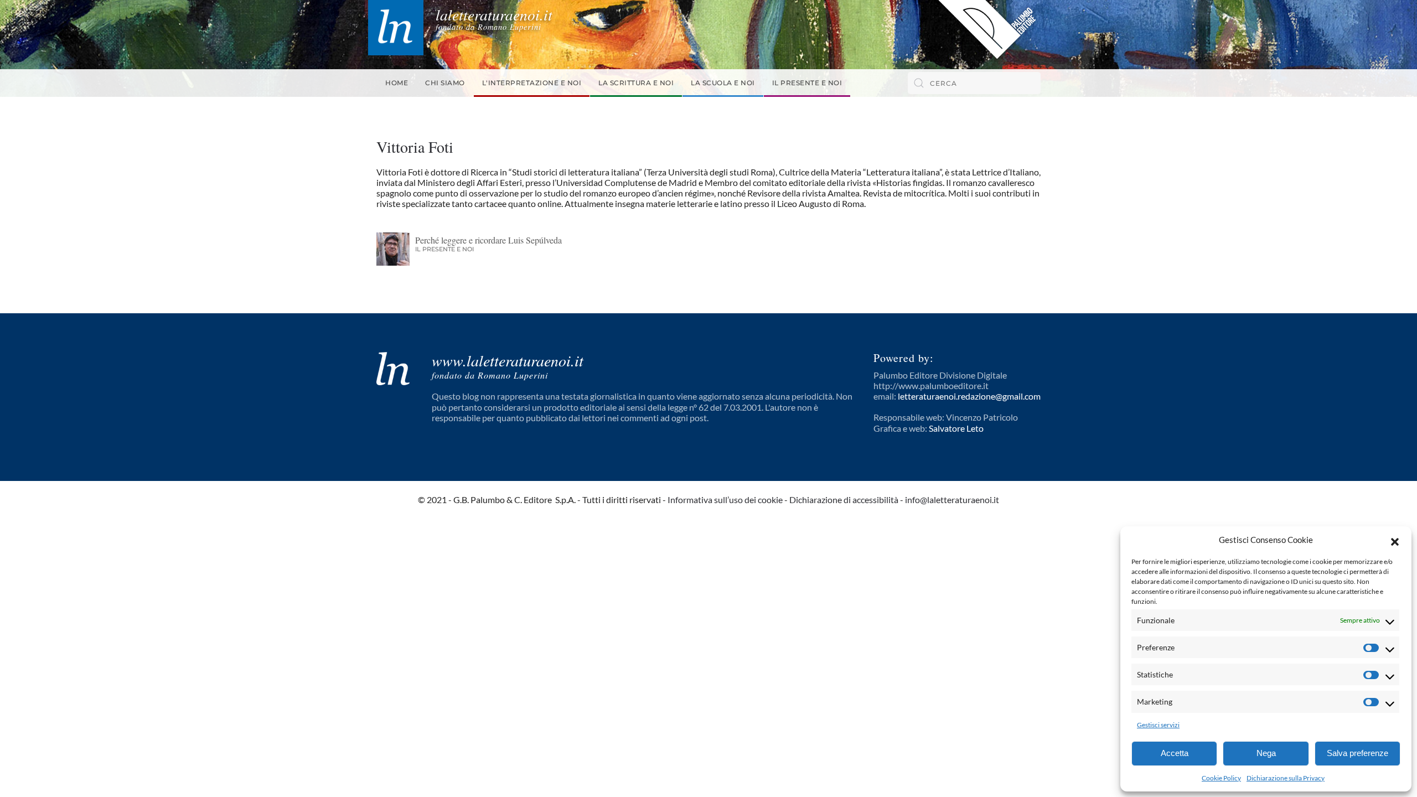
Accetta (1174, 753)
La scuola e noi (723, 83)
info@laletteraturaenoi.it (952, 499)
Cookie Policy (1221, 778)
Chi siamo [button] (445, 83)
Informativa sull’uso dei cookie (725, 499)
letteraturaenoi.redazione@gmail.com (969, 396)
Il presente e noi (807, 83)
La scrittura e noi (636, 83)
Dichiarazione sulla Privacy (1286, 778)
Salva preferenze (1357, 753)
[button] (1394, 540)
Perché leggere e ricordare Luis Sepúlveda (488, 240)
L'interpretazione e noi (532, 83)
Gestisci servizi (1158, 725)
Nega (1266, 753)
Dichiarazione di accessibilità (843, 499)
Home (396, 83)
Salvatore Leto (956, 428)
